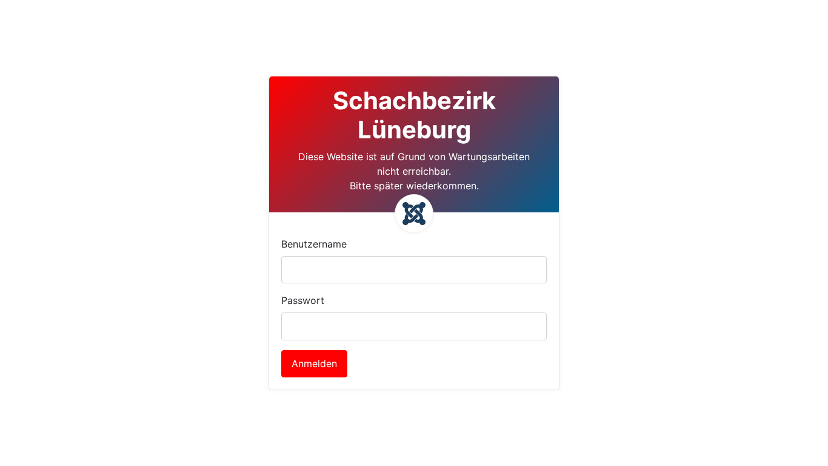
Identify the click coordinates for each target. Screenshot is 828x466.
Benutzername (314, 244)
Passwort (302, 300)
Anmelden (314, 363)
